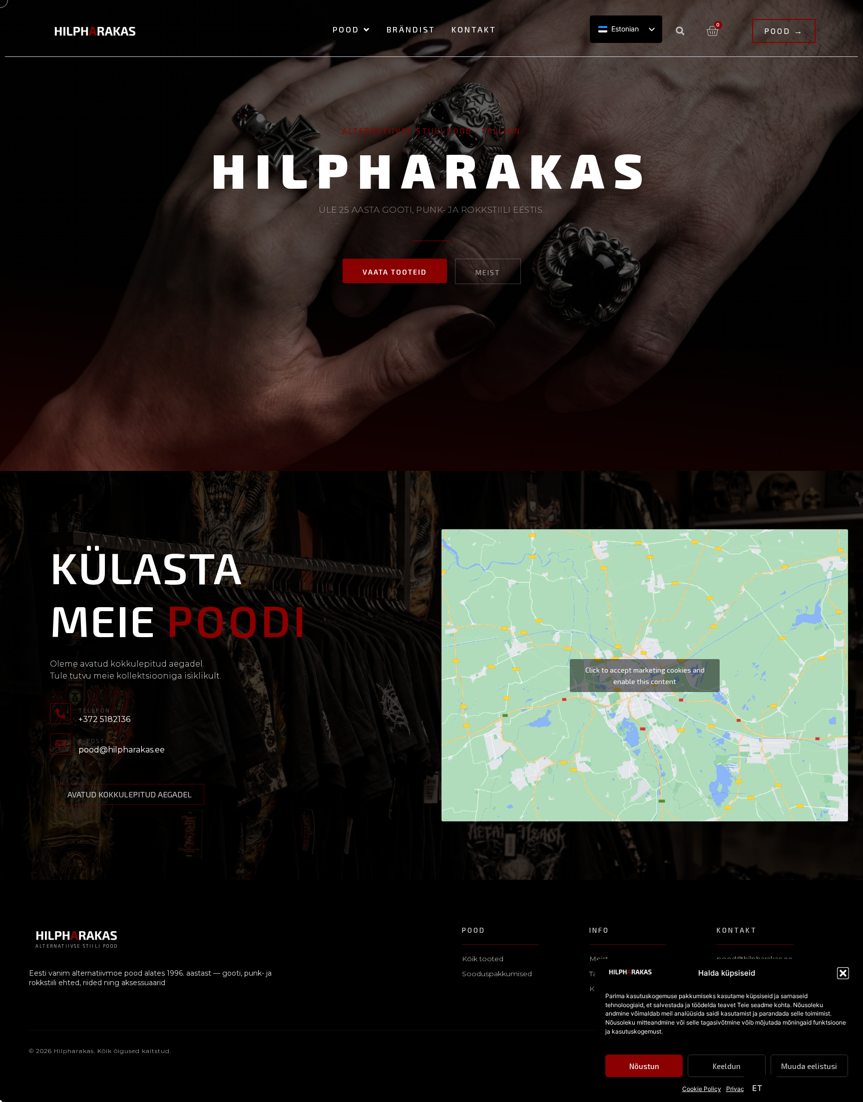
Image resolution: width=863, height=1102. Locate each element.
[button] (843, 973)
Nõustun (644, 1066)
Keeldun (727, 1066)
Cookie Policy (701, 1089)
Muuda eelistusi (809, 1066)
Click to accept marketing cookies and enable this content (645, 676)
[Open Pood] (366, 29)
